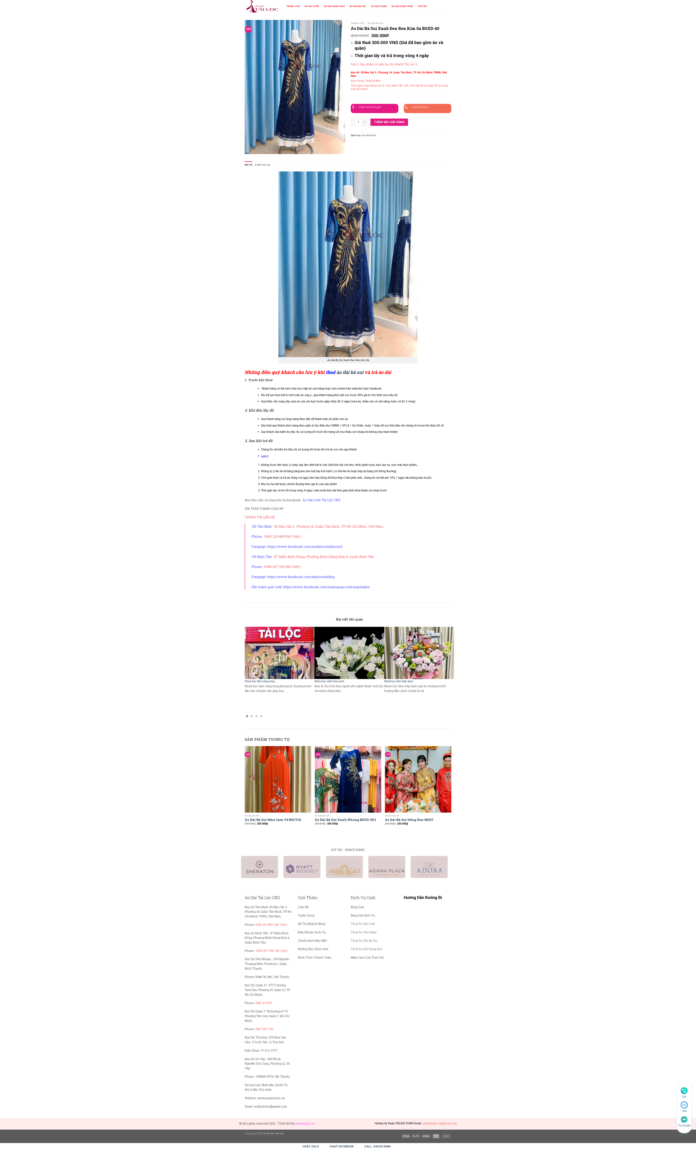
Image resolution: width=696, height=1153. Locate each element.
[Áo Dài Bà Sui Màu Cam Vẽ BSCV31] (278, 779)
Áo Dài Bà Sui (357, 6)
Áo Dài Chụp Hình (402, 6)
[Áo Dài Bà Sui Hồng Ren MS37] (418, 779)
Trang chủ (357, 23)
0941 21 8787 (263, 1003)
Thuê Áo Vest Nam (364, 932)
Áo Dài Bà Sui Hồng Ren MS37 (409, 820)
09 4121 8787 (268, 1050)
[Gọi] (684, 1090)
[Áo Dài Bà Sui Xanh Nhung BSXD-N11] (348, 779)
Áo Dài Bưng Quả (334, 6)
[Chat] (684, 1119)
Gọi (684, 1096)
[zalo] (684, 1104)
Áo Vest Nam (379, 6)
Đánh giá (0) (262, 164)
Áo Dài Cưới (311, 6)
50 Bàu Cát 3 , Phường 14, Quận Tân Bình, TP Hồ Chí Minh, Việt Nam (328, 526)
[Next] (451, 791)
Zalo (684, 1110)
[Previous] (245, 791)
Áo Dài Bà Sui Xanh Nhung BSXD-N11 (345, 820)
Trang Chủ (293, 6)
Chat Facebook (342, 1146)
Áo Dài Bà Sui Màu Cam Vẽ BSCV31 (273, 820)
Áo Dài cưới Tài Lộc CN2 (321, 500)
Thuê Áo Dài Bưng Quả (366, 949)
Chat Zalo (311, 1146)
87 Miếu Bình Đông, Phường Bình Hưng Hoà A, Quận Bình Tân (324, 556)
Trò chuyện (684, 1125)
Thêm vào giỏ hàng (389, 122)
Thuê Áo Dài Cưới (363, 924)
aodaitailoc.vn (305, 1123)
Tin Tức (422, 6)
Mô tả (248, 164)
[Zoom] (249, 149)
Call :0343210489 (377, 1146)
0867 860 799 (264, 1029)
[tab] (248, 165)
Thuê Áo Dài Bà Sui (364, 940)
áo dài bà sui (349, 372)
